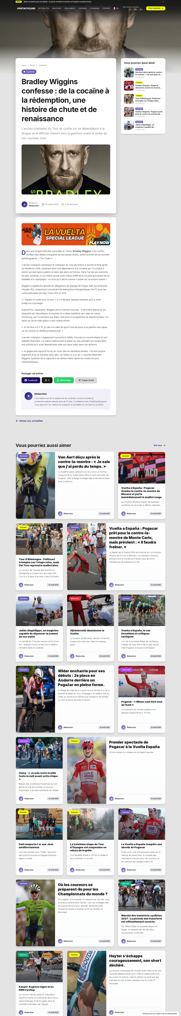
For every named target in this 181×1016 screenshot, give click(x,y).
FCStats (106, 8)
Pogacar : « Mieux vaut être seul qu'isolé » (39, 2)
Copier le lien (88, 380)
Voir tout (158, 445)
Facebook (32, 380)
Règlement (70, 8)
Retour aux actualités (31, 421)
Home (24, 65)
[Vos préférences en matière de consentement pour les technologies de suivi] (160, 1013)
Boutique (56, 8)
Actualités (43, 8)
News (32, 65)
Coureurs (94, 8)
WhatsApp (65, 380)
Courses (83, 8)
